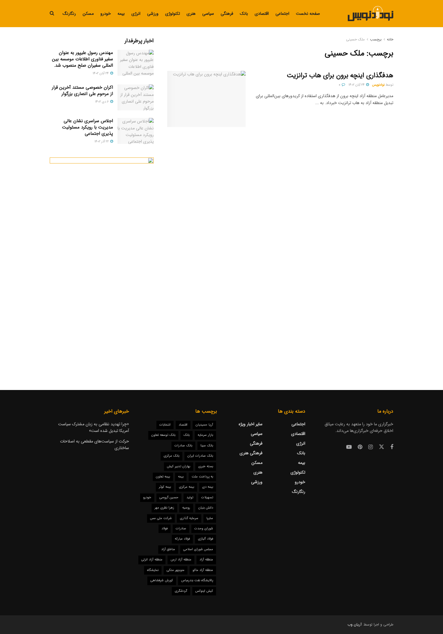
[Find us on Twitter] (381, 447)
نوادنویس (378, 84)
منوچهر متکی (175, 570)
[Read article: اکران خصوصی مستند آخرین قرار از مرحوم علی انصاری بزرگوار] (136, 97)
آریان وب (354, 624)
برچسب (376, 39)
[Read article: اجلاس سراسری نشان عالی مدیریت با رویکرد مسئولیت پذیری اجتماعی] (136, 131)
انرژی (135, 13)
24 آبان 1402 (357, 84)
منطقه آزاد (206, 559)
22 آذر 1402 (102, 141)
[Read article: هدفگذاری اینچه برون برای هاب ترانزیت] (206, 99)
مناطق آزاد (168, 549)
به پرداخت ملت (202, 476)
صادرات (181, 528)
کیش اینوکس (204, 591)
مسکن (88, 13)
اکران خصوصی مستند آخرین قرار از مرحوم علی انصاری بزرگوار (82, 90)
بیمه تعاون (163, 476)
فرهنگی (227, 13)
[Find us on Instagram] (370, 447)
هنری (191, 13)
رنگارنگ (69, 13)
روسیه (186, 507)
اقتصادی (262, 13)
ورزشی (153, 13)
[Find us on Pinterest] (360, 447)
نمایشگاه (153, 570)
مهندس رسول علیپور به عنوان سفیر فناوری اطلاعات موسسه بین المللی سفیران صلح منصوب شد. (82, 59)
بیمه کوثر (165, 487)
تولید (190, 497)
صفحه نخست (308, 13)
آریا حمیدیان (204, 424)
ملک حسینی (355, 39)
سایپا (209, 518)
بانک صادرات (183, 445)
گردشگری (181, 591)
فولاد (165, 528)
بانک (244, 13)
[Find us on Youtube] (349, 447)
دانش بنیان (205, 507)
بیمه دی (207, 487)
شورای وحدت (203, 528)
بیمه (121, 13)
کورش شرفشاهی (161, 580)
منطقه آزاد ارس (181, 559)
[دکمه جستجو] (52, 13)
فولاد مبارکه (182, 538)
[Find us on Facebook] (391, 447)
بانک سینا (206, 445)
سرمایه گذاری (189, 518)
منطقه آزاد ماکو (203, 570)
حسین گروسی (168, 497)
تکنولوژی (172, 13)
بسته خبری (205, 466)
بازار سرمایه (205, 435)
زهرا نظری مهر (164, 507)
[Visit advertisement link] (102, 261)
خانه (390, 39)
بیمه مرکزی (186, 487)
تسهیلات (207, 497)
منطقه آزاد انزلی (151, 559)
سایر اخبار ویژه (250, 424)
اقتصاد (183, 424)
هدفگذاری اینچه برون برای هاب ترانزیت (340, 75)
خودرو (105, 13)
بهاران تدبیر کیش (178, 466)
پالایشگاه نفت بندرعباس (197, 580)
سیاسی (208, 13)
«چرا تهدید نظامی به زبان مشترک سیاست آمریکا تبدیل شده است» (93, 427)
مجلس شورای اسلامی (198, 549)
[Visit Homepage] (370, 13)
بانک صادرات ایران (200, 455)
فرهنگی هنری (251, 453)
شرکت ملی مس (161, 518)
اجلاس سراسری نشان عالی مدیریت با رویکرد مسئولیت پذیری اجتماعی (87, 127)
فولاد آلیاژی (205, 538)
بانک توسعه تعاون (163, 435)
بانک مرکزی (171, 455)
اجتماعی (282, 13)
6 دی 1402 (102, 101)
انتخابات (165, 424)
